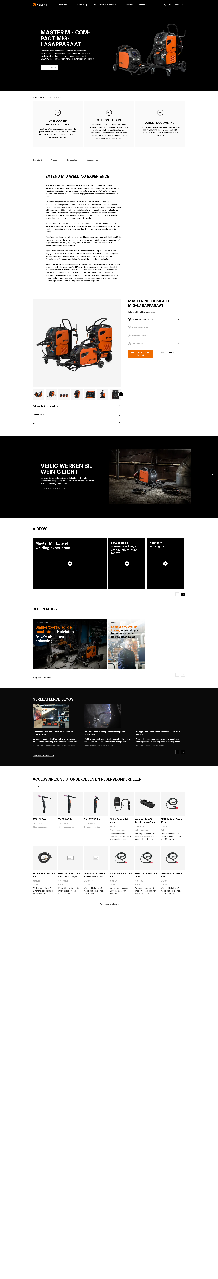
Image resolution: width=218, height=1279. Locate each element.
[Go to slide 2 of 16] (42, 488)
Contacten (142, 5)
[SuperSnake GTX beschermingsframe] (147, 803)
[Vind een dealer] (167, 354)
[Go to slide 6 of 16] (50, 488)
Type (35, 786)
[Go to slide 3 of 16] (44, 488)
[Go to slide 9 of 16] (55, 488)
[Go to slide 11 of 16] (59, 488)
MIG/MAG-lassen (46, 97)
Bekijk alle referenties (42, 677)
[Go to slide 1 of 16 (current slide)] (41, 489)
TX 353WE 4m (65, 819)
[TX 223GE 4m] (44, 803)
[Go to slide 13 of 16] (62, 488)
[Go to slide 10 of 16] (57, 488)
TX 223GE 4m (40, 819)
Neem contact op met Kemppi (140, 353)
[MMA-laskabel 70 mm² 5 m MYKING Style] (70, 858)
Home (35, 97)
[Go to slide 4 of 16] (46, 488)
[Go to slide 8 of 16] (53, 488)
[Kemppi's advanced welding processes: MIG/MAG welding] (154, 716)
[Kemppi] (40, 4)
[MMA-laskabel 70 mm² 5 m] (121, 858)
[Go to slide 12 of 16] (61, 488)
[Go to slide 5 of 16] (48, 488)
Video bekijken (49, 67)
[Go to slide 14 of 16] (64, 488)
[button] (38, 394)
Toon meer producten (109, 904)
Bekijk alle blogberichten (43, 755)
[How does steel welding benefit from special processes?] (102, 716)
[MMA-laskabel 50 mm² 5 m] (173, 858)
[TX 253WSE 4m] (96, 803)
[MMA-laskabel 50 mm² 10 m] (173, 803)
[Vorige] (177, 594)
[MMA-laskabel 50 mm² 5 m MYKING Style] (96, 858)
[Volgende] (121, 394)
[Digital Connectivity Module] (121, 803)
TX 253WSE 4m (92, 819)
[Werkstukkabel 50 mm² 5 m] (44, 858)
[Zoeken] (165, 4)
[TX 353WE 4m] (70, 803)
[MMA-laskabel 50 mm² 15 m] (147, 858)
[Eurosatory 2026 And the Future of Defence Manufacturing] (51, 716)
